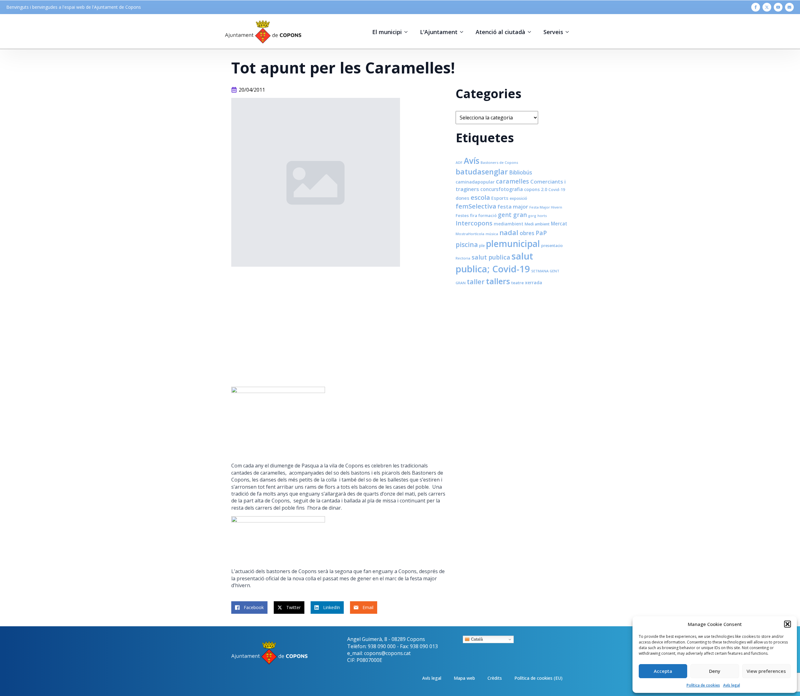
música (492, 233)
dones (462, 198)
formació (487, 215)
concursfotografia (501, 189)
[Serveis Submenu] (569, 32)
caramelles (512, 181)
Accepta (663, 671)
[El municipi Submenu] (408, 32)
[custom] (789, 7)
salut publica (491, 257)
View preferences (766, 671)
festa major (513, 206)
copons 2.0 (535, 189)
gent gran (512, 215)
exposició (518, 198)
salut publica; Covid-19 (494, 262)
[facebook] (755, 7)
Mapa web (464, 678)
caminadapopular (475, 182)
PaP (541, 233)
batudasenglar (482, 172)
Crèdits (495, 678)
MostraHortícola (470, 233)
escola (480, 197)
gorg (532, 216)
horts (542, 215)
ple (482, 245)
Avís (471, 160)
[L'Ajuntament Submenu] (463, 32)
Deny (714, 671)
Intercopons (474, 223)
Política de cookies (703, 685)
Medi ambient (537, 224)
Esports (499, 198)
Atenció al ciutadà (500, 32)
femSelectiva (476, 206)
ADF (459, 162)
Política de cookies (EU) (538, 678)
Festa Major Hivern (545, 207)
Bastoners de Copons (499, 162)
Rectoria (463, 258)
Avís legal (731, 685)
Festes (462, 215)
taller (476, 281)
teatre (517, 282)
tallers (498, 281)
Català (476, 639)
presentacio (552, 245)
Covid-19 (556, 189)
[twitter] (766, 7)
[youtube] (778, 7)
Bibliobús (520, 172)
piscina (467, 244)
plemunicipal (513, 244)
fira (473, 215)
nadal (508, 232)
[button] (787, 624)
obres (527, 233)
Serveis (553, 32)
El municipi (387, 32)
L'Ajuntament (439, 32)
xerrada (533, 282)
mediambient (508, 224)
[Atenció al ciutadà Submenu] (531, 32)
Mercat (559, 223)
